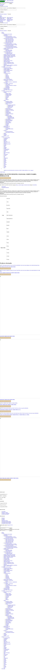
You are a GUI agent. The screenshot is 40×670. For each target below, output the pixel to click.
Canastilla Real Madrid (7, 67)
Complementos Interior (9, 102)
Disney (5, 145)
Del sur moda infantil (7, 143)
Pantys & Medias (8, 122)
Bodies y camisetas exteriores (8, 57)
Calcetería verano (6, 58)
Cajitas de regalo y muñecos (8, 68)
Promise (5, 160)
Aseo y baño (8, 84)
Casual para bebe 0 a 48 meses (8, 45)
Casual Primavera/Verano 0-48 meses (11, 47)
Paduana (5, 164)
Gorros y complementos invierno (9, 63)
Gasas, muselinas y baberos (8, 70)
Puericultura (6, 82)
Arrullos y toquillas (7, 71)
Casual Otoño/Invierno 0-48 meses (11, 46)
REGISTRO (2, 4)
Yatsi (4, 146)
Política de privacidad (5, 514)
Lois (4, 165)
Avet (4, 151)
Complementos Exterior (9, 128)
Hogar (5, 133)
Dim (4, 153)
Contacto (3, 519)
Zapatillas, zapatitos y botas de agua (9, 55)
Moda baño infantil (7, 61)
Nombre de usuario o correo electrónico (8, 24)
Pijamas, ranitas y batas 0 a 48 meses (9, 54)
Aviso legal (3, 511)
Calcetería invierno (7, 59)
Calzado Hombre (8, 95)
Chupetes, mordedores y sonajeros (11, 85)
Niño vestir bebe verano (9, 542)
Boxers (7, 97)
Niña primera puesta (9, 550)
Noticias (3, 518)
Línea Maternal (8, 119)
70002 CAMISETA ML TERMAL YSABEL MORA (8, 404)
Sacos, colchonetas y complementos (11, 81)
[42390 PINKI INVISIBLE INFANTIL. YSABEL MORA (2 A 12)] (14, 408)
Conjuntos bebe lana (9, 53)
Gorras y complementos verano (9, 62)
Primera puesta (6, 49)
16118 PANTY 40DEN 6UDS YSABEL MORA (7, 336)
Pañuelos (7, 99)
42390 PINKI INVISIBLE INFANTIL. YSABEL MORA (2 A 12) (10, 409)
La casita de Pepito (7, 137)
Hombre (5, 92)
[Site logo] (3, 2)
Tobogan (5, 147)
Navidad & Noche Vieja (7, 91)
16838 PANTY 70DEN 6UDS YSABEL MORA (7, 399)
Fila (4, 167)
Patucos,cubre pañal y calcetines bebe (9, 56)
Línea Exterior (6, 627)
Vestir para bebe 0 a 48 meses (8, 38)
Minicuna (7, 75)
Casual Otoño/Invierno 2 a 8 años (11, 43)
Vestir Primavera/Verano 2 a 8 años (11, 37)
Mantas (5, 72)
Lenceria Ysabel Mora (9, 109)
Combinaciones (8, 112)
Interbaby (5, 139)
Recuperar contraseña (3, 14)
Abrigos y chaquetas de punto (8, 48)
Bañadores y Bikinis (9, 101)
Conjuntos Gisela (10, 105)
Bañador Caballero (9, 94)
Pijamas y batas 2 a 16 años (8, 60)
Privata (5, 666)
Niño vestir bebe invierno (10, 40)
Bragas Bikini (10, 116)
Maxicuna (7, 76)
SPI (4, 157)
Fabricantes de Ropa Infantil (6, 521)
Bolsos (7, 581)
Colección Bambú (6, 88)
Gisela (7, 604)
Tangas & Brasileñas (11, 118)
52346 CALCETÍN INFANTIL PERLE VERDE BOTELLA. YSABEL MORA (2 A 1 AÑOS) (14, 414)
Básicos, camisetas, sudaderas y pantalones (10, 65)
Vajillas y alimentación (9, 83)
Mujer (5, 100)
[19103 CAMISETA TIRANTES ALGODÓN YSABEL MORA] (20, 271)
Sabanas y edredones (7, 573)
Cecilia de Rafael (6, 149)
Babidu (5, 140)
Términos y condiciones (5, 513)
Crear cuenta (2, 1)
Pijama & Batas (8, 612)
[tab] (4, 186)
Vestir (7, 129)
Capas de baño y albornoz (8, 79)
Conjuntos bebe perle (9, 52)
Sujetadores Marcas (9, 120)
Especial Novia (8, 108)
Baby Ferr (5, 141)
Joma (5, 163)
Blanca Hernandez (7, 152)
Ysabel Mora (6, 650)
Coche (7, 74)
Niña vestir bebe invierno (10, 39)
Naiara (5, 159)
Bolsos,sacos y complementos (8, 80)
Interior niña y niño (7, 126)
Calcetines (7, 123)
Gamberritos (6, 138)
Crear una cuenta (5, 6)
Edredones (7, 77)
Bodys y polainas (6, 558)
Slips (6, 98)
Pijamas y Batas (8, 93)
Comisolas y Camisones (9, 113)
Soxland (5, 162)
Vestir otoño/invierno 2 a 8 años (11, 36)
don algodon (6, 154)
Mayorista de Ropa (5, 520)
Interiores (5, 64)
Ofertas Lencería (6, 135)
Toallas (5, 635)
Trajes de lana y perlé (7, 51)
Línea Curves (10, 107)
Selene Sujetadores (9, 103)
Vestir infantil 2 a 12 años (8, 35)
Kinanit (5, 148)
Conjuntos (7, 111)
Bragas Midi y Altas (11, 117)
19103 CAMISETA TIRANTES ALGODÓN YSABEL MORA (10, 272)
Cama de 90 (8, 78)
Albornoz (5, 134)
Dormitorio (7, 86)
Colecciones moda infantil (8, 34)
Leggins (7, 125)
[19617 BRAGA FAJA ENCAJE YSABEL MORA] (19, 265)
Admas (5, 166)
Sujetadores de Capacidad (10, 110)
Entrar (2, 28)
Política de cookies (5, 512)
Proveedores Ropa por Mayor (6, 522)
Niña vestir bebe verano (9, 41)
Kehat (5, 161)
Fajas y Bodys (8, 121)
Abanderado (6, 658)
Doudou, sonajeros (7, 69)
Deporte (5, 130)
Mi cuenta (3, 668)
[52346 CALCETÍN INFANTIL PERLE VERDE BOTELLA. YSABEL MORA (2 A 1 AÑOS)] (19, 413)
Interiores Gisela (10, 106)
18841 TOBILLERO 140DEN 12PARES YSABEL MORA (9, 478)
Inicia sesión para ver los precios (5, 268)
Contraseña (3, 9)
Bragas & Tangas (8, 115)
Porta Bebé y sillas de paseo (8, 89)
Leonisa (5, 155)
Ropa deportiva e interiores (10, 132)
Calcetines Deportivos (9, 131)
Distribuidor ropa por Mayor (6, 523)
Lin (4, 156)
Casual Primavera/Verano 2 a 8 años (11, 44)
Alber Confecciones (7, 142)
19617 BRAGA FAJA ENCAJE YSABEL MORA (8, 266)
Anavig (5, 144)
